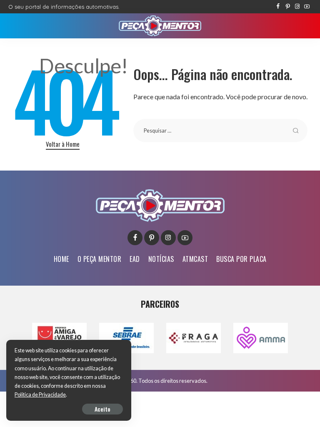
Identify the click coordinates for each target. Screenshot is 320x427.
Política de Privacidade (40, 395)
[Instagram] (297, 6)
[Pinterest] (287, 6)
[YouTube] (307, 6)
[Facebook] (278, 6)
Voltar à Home (63, 143)
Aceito (102, 408)
